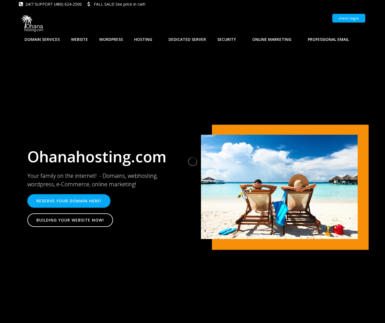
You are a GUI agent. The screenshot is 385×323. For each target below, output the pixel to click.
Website (79, 39)
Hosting (143, 39)
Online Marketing (271, 39)
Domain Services (42, 39)
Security (226, 39)
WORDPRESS (111, 39)
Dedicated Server (187, 39)
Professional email (328, 39)
